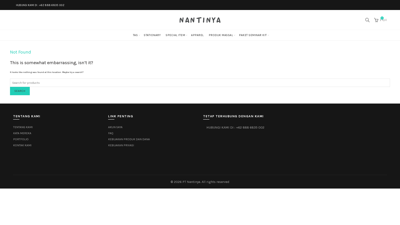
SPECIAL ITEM (175, 35)
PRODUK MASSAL (221, 35)
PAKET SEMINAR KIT (253, 35)
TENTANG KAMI (23, 127)
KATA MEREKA (22, 133)
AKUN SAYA (115, 127)
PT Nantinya (191, 182)
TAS (135, 35)
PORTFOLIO (21, 139)
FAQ (110, 133)
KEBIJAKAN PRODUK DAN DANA (129, 139)
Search (19, 91)
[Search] (367, 20)
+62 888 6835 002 (51, 5)
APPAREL (197, 35)
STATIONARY (152, 35)
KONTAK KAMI (22, 145)
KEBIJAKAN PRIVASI (121, 145)
